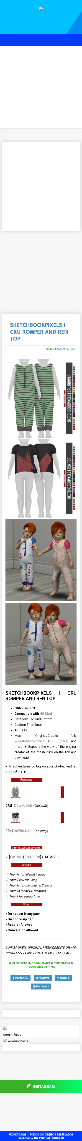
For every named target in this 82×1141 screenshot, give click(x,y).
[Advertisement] (41, 87)
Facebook (21, 978)
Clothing (19, 963)
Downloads (40, 963)
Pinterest (42, 986)
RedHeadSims (17, 1134)
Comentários (12, 1034)
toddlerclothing (41, 966)
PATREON (33, 857)
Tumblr (64, 978)
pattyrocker (55, 1138)
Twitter (43, 978)
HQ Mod (46, 713)
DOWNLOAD (23, 806)
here (64, 741)
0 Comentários (18, 1041)
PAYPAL (16, 857)
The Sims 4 (62, 963)
